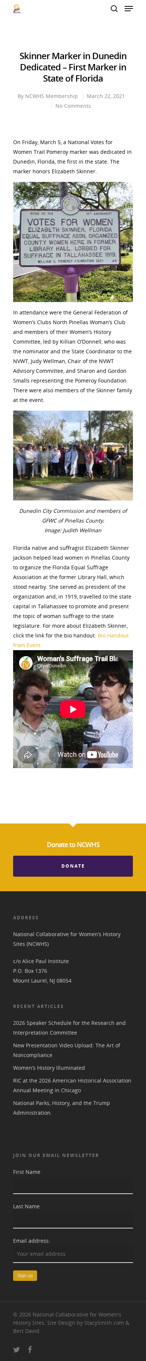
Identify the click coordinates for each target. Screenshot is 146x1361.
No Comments (73, 105)
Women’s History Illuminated (49, 1067)
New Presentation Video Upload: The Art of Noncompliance (66, 1050)
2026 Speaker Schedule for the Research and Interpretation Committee (69, 1027)
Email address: (31, 1240)
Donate (73, 866)
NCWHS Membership (51, 96)
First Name (26, 1171)
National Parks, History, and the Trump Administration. (61, 1107)
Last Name (26, 1206)
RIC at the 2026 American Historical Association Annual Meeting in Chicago (72, 1085)
